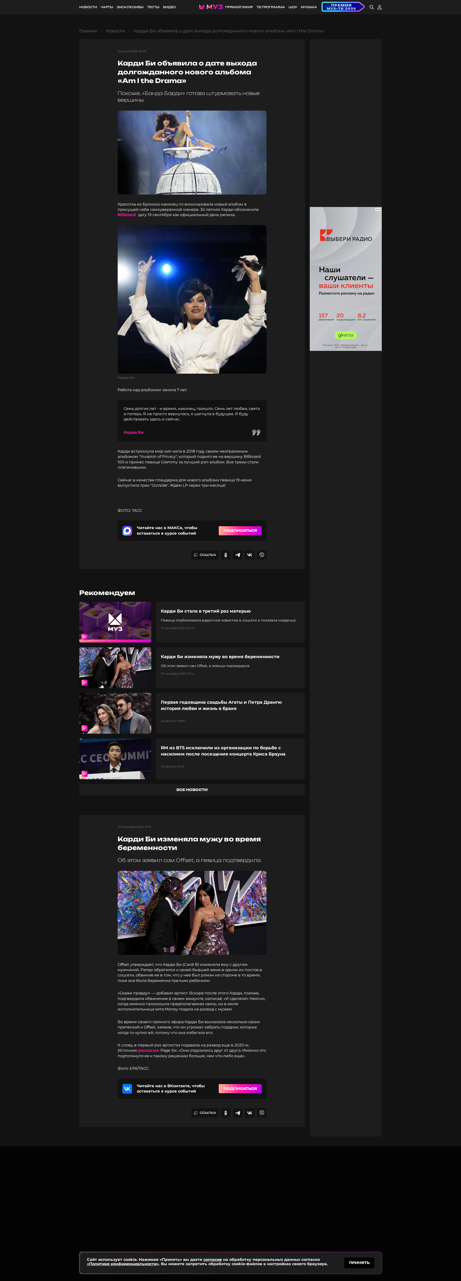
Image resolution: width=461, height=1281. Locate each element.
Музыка (309, 7)
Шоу (293, 7)
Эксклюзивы (130, 7)
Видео (169, 7)
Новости (88, 7)
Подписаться (240, 530)
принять (359, 1263)
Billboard (127, 215)
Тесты (153, 7)
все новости (192, 790)
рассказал (148, 1050)
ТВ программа (270, 7)
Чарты (107, 7)
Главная (88, 31)
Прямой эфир (239, 7)
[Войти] (379, 7)
